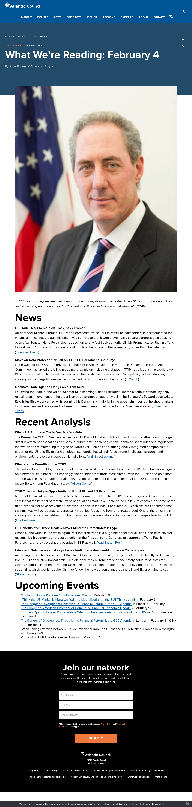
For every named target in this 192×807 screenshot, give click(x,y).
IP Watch (132, 379)
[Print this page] (183, 39)
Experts (127, 17)
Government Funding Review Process (148, 770)
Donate (159, 17)
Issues (92, 17)
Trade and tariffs (39, 36)
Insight (26, 17)
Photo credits (160, 776)
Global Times (25, 574)
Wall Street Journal (101, 456)
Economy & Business (16, 36)
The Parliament (27, 520)
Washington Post (109, 542)
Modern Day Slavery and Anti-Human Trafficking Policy (96, 776)
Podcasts (74, 17)
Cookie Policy (51, 770)
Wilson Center (81, 483)
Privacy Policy (106, 724)
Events (42, 17)
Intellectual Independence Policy (109, 770)
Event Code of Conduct (138, 776)
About (144, 17)
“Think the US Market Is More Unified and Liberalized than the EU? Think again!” (78, 599)
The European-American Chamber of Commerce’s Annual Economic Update (76, 608)
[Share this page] (183, 45)
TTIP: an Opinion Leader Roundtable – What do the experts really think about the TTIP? (83, 612)
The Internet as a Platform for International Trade (56, 595)
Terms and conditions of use (75, 770)
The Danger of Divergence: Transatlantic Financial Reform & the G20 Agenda (76, 603)
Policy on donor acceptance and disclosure (45, 776)
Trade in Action (13, 45)
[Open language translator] (171, 16)
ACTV (57, 17)
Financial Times (27, 352)
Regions (108, 17)
